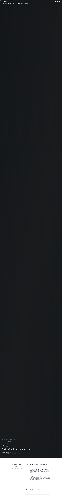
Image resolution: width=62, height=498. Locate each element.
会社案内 (6, 3)
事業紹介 (14, 3)
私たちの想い (9, 3)
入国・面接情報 (18, 3)
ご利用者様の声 (26, 3)
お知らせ (22, 3)
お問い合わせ (57, 1)
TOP (3, 3)
